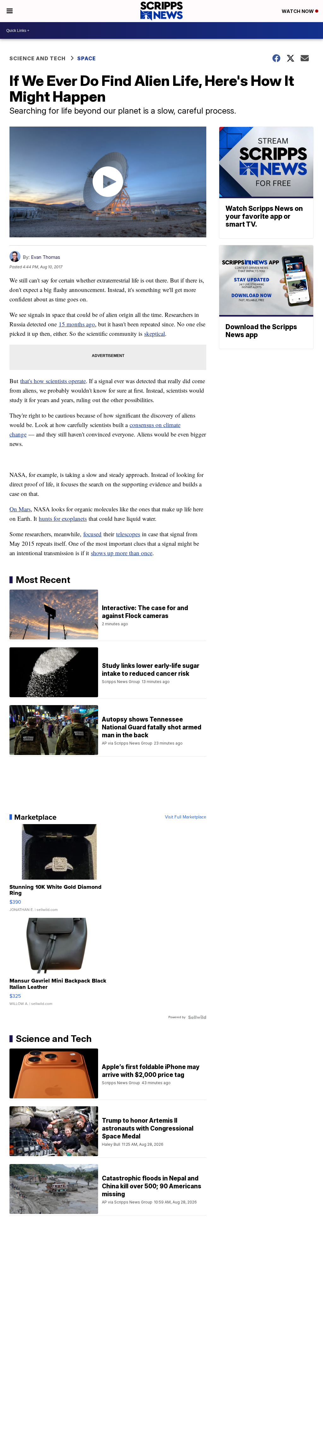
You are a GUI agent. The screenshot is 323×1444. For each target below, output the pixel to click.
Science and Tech (37, 58)
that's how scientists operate (53, 381)
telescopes (128, 534)
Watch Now (298, 11)
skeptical (154, 333)
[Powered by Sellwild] (197, 1017)
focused (92, 534)
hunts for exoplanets (63, 518)
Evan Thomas (45, 257)
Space (86, 58)
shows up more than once (121, 553)
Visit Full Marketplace (185, 817)
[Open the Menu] (10, 11)
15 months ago (77, 324)
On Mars (20, 509)
